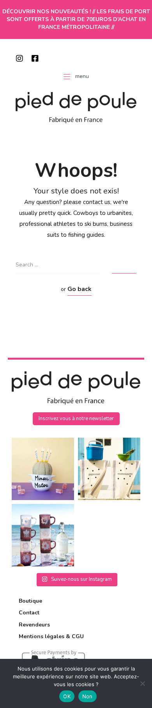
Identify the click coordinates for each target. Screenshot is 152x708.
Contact (29, 612)
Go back (79, 289)
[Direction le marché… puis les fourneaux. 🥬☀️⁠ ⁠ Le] (109, 469)
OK (67, 696)
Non (87, 696)
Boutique (30, 601)
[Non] (142, 683)
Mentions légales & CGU (51, 636)
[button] (76, 418)
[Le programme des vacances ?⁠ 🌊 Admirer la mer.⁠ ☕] (43, 535)
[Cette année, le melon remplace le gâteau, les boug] (43, 469)
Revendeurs (34, 624)
